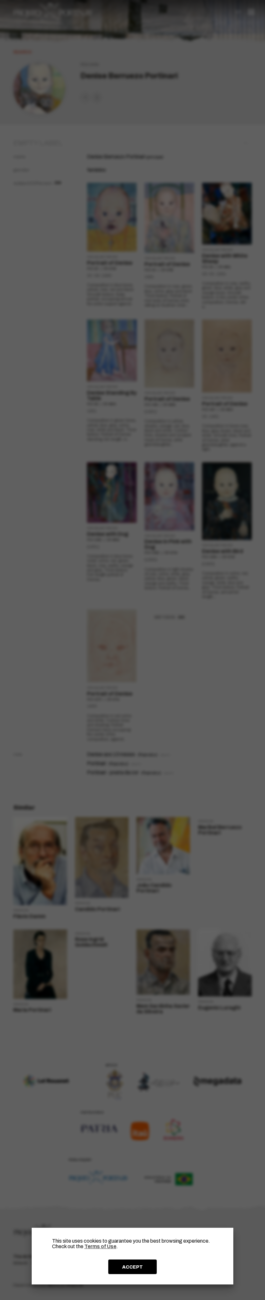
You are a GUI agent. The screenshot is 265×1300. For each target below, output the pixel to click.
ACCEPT (132, 1267)
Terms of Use (100, 1246)
